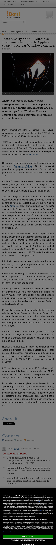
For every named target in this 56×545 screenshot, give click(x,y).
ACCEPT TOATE (28, 536)
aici (41, 510)
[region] (28, 516)
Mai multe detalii (36, 501)
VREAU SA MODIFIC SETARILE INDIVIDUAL (28, 540)
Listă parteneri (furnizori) (9, 531)
